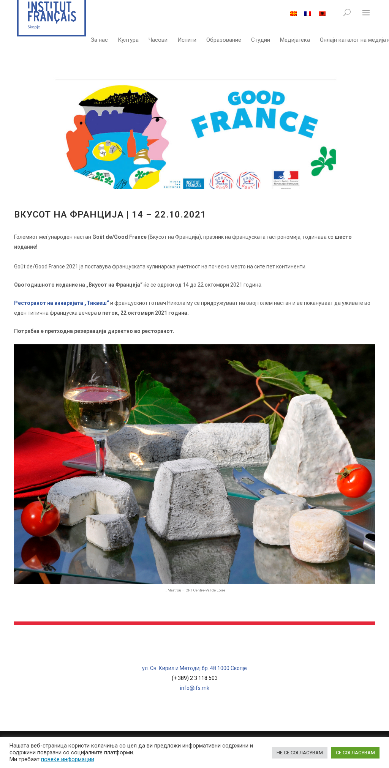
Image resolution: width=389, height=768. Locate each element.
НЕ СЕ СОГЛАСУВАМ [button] (300, 752)
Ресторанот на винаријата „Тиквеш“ (62, 303)
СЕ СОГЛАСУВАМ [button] (355, 752)
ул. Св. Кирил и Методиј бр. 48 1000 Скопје (194, 668)
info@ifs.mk (194, 688)
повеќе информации (67, 759)
